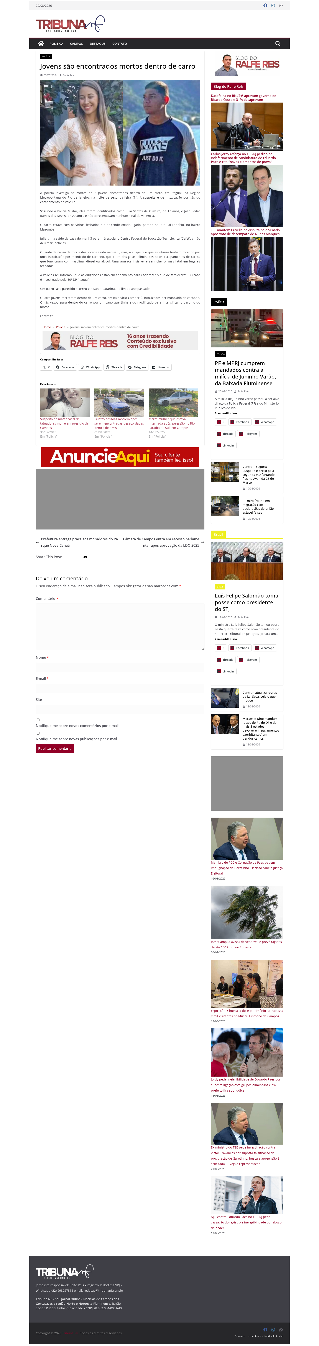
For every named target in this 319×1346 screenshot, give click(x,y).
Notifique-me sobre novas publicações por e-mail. (77, 739)
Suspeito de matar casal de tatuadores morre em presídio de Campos (64, 423)
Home (47, 327)
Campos (76, 43)
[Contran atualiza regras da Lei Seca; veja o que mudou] (225, 700)
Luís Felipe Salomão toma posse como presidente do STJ (246, 602)
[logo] (65, 1267)
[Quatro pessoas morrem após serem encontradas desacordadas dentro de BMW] (119, 402)
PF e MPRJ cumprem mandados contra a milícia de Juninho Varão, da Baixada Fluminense (245, 373)
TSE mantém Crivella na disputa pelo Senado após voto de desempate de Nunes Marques (245, 232)
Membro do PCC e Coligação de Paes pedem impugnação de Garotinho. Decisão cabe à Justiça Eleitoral (247, 867)
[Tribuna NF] (41, 43)
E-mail (42, 678)
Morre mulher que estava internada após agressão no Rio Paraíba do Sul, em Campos (172, 423)
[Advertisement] (120, 499)
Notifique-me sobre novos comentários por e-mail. (77, 725)
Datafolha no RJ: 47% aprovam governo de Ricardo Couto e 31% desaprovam (243, 97)
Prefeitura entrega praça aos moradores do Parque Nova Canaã (79, 542)
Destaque (97, 43)
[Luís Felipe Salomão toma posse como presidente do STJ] (247, 561)
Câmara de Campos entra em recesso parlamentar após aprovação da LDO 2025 (161, 542)
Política (56, 43)
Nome (42, 657)
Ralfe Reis (68, 75)
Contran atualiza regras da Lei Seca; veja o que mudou (260, 696)
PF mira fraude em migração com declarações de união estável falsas (258, 507)
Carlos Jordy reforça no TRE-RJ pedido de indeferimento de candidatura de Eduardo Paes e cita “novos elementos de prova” (243, 158)
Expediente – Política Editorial (265, 1336)
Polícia (46, 56)
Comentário (47, 598)
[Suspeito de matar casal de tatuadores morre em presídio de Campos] (65, 402)
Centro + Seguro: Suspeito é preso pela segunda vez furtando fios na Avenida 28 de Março (259, 475)
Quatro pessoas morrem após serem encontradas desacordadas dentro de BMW (119, 423)
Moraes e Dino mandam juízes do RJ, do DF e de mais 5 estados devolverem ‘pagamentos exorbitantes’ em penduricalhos (261, 728)
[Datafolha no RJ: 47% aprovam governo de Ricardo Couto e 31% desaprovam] (247, 105)
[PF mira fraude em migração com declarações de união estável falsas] (225, 510)
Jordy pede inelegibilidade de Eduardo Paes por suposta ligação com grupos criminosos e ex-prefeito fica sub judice (245, 1084)
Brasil (220, 586)
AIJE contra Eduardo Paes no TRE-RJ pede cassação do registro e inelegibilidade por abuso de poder (246, 1222)
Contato (119, 43)
